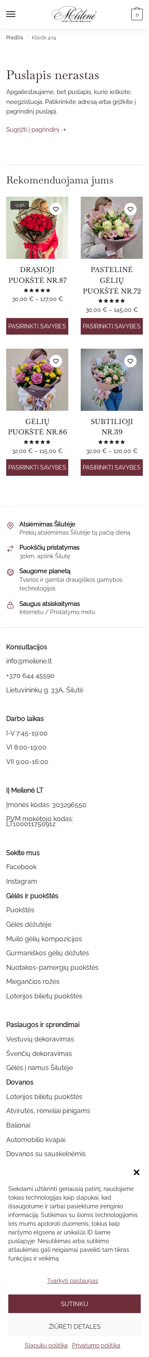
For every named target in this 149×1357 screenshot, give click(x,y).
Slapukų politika (46, 1345)
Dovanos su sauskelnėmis (46, 1154)
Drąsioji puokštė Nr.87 (37, 274)
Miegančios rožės (33, 982)
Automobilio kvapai (35, 1140)
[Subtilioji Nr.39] (112, 380)
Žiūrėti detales (75, 1326)
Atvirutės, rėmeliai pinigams (48, 1111)
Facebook (21, 867)
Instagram (21, 881)
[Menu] (18, 14)
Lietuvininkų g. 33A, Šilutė (44, 690)
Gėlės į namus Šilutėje (39, 1068)
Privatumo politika (96, 1345)
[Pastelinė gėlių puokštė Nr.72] (112, 228)
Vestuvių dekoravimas (40, 1039)
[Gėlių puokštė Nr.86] (37, 380)
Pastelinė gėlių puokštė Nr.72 (112, 280)
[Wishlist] (56, 209)
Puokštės (20, 910)
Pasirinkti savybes (37, 326)
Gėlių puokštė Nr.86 (37, 426)
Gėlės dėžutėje (28, 924)
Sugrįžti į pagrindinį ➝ (36, 129)
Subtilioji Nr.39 (112, 426)
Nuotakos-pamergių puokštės (52, 967)
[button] (136, 1172)
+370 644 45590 (30, 676)
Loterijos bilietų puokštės (44, 996)
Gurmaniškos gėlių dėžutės (47, 953)
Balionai (18, 1125)
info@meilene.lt (29, 661)
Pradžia (14, 38)
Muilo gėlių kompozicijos (44, 939)
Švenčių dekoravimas (39, 1054)
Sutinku (74, 1304)
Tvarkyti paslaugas (72, 1280)
